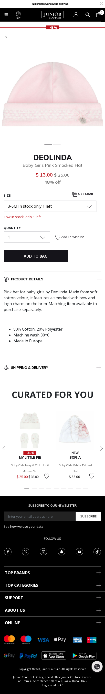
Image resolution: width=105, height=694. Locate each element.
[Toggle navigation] (6, 14)
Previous (3, 448)
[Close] (101, 3)
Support (14, 597)
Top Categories (21, 585)
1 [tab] (26, 491)
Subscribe (88, 516)
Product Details (27, 279)
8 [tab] (78, 491)
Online (12, 622)
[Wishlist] (46, 476)
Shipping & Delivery (29, 368)
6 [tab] (63, 491)
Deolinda (52, 157)
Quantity (12, 228)
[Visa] (43, 639)
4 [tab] (48, 491)
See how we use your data (23, 526)
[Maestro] (26, 639)
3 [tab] (41, 491)
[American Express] (77, 639)
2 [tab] (34, 491)
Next (101, 448)
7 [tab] (70, 491)
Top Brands (17, 572)
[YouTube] (79, 551)
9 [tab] (85, 491)
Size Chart (86, 194)
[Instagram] (43, 551)
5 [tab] (56, 491)
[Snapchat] (61, 551)
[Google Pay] (9, 655)
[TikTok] (97, 551)
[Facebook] (7, 551)
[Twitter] (25, 551)
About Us (15, 610)
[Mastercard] (9, 639)
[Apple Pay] (60, 639)
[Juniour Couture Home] (52, 14)
